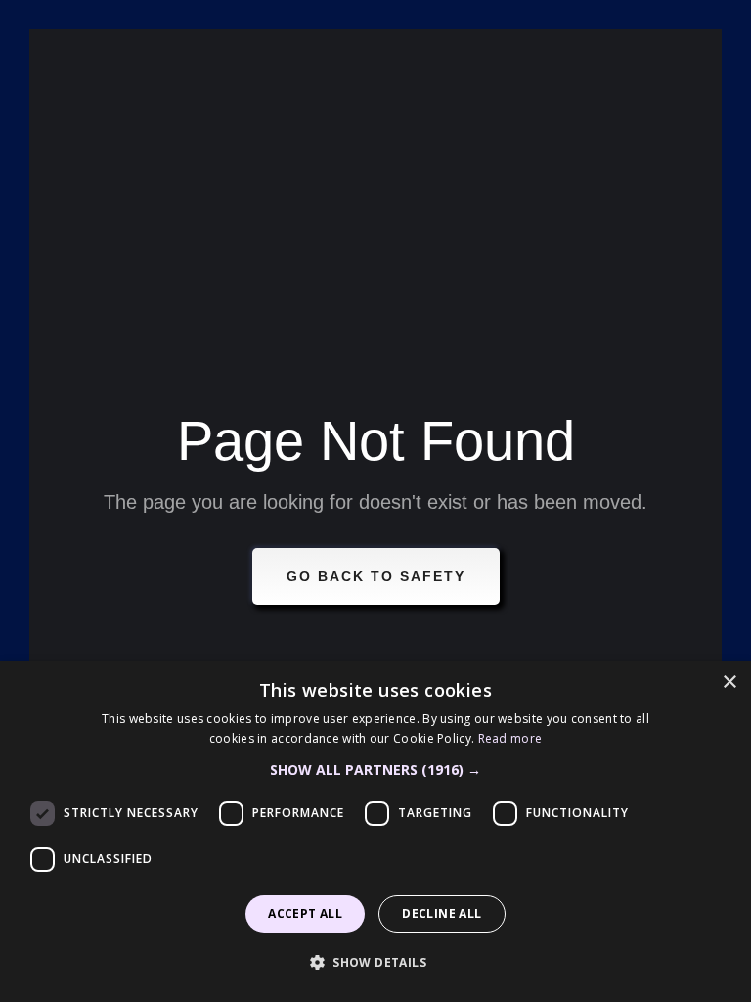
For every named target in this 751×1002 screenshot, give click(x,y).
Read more (510, 738)
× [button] (729, 682)
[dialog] (375, 831)
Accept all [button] (305, 913)
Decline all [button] (441, 913)
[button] (375, 770)
